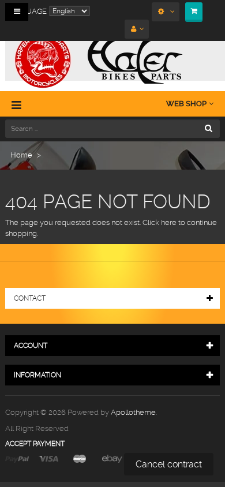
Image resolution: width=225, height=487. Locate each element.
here (169, 222)
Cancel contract (169, 464)
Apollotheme (133, 412)
